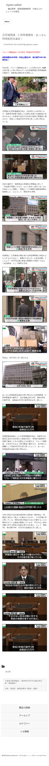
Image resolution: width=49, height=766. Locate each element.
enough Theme (42, 755)
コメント (31, 755)
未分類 (8, 672)
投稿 (19, 755)
